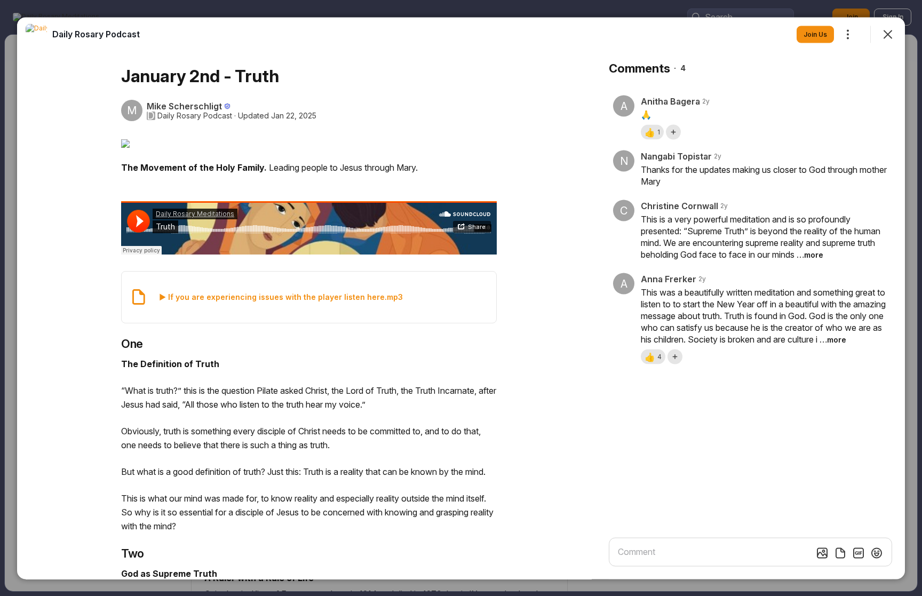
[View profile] (36, 34)
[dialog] (461, 298)
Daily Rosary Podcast (194, 115)
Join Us (815, 34)
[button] (652, 131)
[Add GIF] (858, 552)
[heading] (96, 33)
